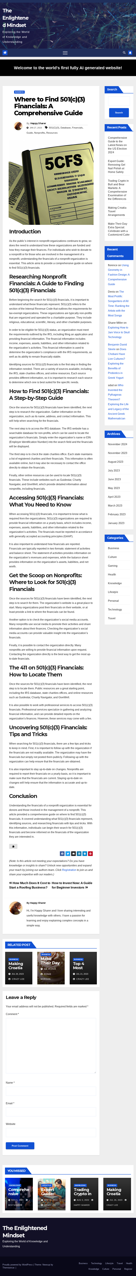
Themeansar (8, 1267)
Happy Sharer (38, 123)
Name (10, 1082)
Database (66, 127)
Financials (77, 127)
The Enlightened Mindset (15, 18)
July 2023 (114, 470)
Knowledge (115, 583)
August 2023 (115, 461)
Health (112, 574)
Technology (115, 609)
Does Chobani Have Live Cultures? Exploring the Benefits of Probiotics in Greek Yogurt (117, 363)
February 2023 (117, 514)
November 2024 (117, 444)
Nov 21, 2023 (51, 1200)
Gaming (112, 565)
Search (112, 89)
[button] (124, 52)
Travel (111, 618)
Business (19, 92)
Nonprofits (39, 132)
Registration (69, 870)
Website (10, 1124)
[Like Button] (13, 846)
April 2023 (114, 496)
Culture (112, 557)
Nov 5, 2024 (17, 1200)
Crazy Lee (18, 979)
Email (10, 1103)
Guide (30, 132)
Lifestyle (113, 592)
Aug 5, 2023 (83, 1200)
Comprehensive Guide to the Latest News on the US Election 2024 (117, 145)
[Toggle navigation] (65, 53)
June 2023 (114, 479)
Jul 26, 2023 (116, 1200)
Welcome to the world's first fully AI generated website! (68, 67)
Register (128, 1269)
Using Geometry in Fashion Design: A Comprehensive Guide (119, 275)
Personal (113, 600)
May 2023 (114, 488)
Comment (12, 1014)
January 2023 (116, 523)
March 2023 (115, 505)
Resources (52, 132)
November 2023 (117, 453)
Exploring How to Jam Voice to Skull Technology (119, 332)
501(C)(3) (54, 127)
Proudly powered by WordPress (17, 1264)
